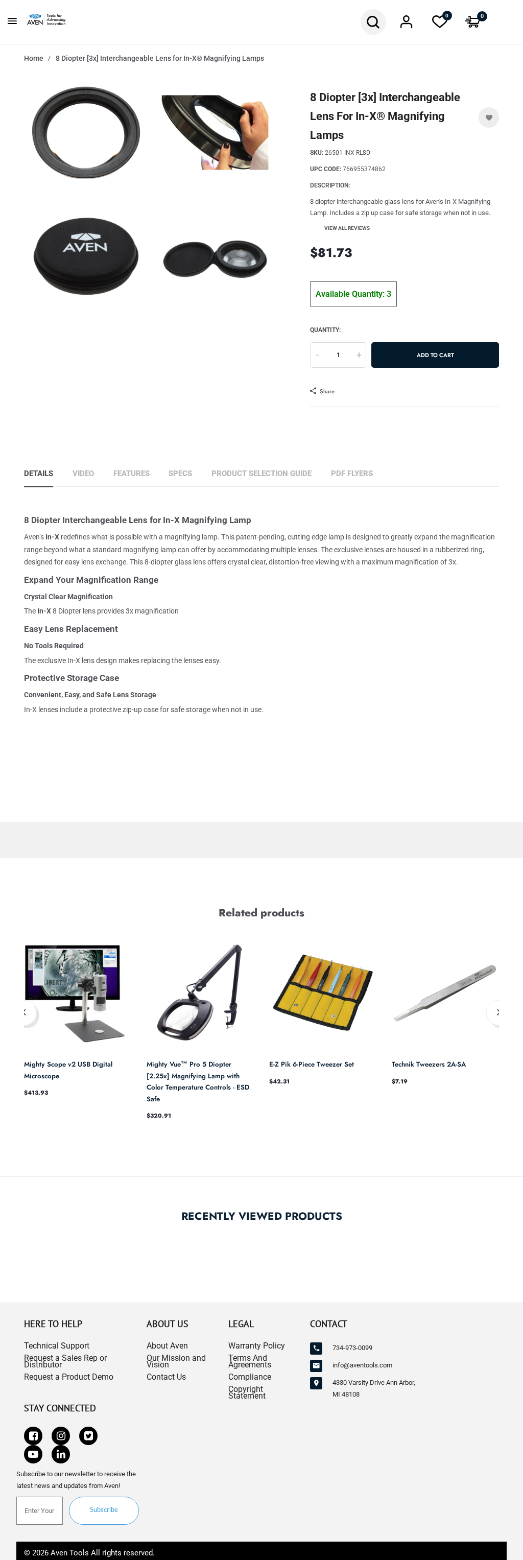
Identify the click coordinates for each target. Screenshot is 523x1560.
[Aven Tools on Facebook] (33, 1436)
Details (38, 473)
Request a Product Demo (68, 1377)
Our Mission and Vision (176, 1361)
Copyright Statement (247, 1392)
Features (131, 473)
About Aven (167, 1346)
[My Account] (406, 25)
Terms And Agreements (249, 1361)
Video (83, 473)
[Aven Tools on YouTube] (33, 1454)
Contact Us (166, 1377)
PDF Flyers (352, 473)
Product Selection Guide (261, 473)
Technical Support (56, 1346)
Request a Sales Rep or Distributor (65, 1361)
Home (33, 58)
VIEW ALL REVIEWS (347, 228)
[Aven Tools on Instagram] (60, 1436)
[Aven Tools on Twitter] (88, 1436)
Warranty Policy (256, 1346)
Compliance (249, 1377)
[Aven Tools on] (60, 1454)
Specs (180, 473)
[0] (440, 25)
